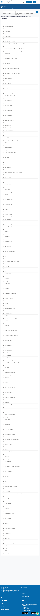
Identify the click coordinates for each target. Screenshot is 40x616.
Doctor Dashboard (5, 609)
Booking (23, 594)
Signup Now (29, 2)
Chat (3, 604)
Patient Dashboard (25, 596)
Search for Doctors (25, 590)
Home (2, 6)
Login (35, 2)
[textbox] (9, 12)
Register (23, 593)
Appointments (4, 603)
